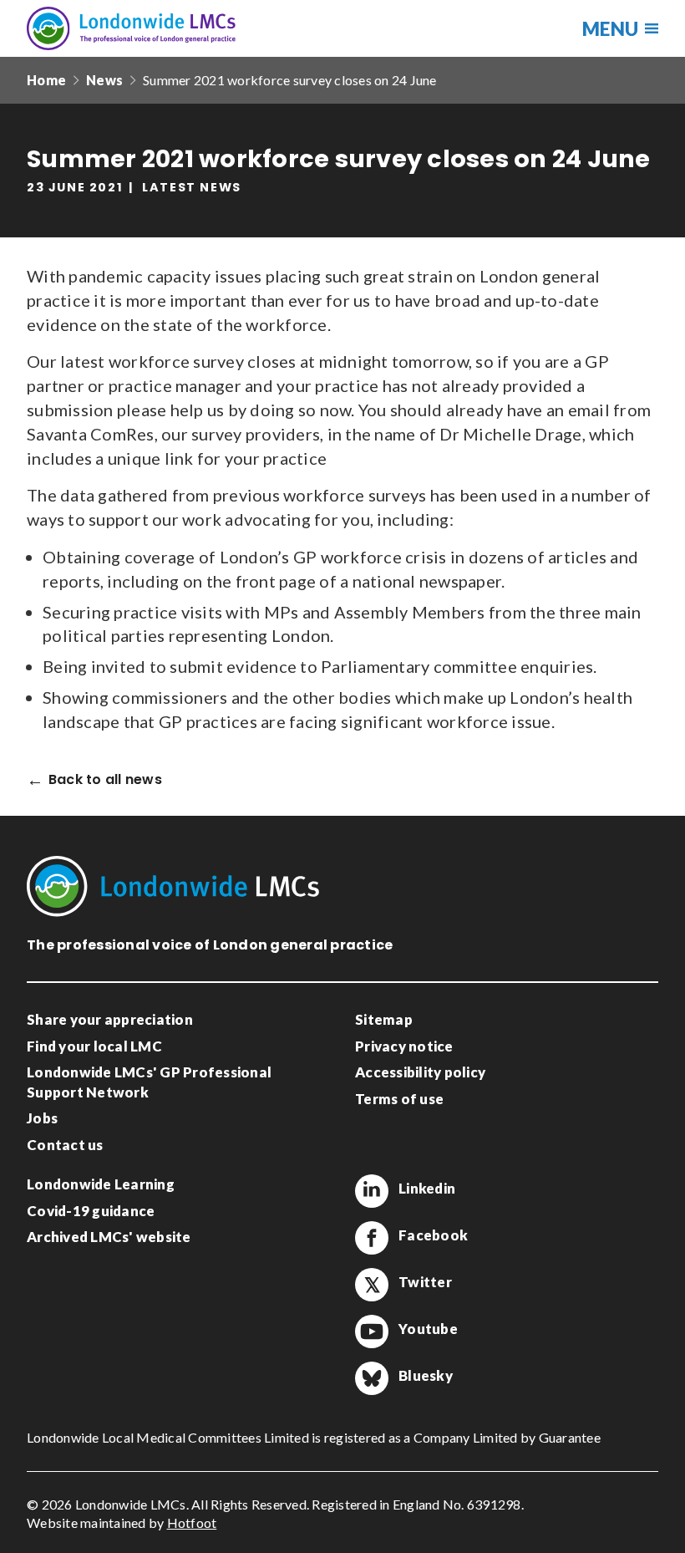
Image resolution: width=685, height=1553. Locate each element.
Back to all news (105, 780)
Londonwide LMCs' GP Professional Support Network (149, 1082)
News (104, 80)
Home (46, 80)
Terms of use (399, 1098)
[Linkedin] (371, 1191)
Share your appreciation (110, 1019)
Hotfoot (192, 1522)
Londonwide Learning (101, 1184)
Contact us (65, 1144)
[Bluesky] (371, 1378)
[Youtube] (371, 1331)
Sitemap (384, 1019)
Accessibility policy (420, 1072)
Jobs (42, 1118)
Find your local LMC (94, 1046)
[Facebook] (371, 1238)
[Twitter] (371, 1284)
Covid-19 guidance (91, 1210)
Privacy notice (404, 1046)
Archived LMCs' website (109, 1236)
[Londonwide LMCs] (131, 28)
